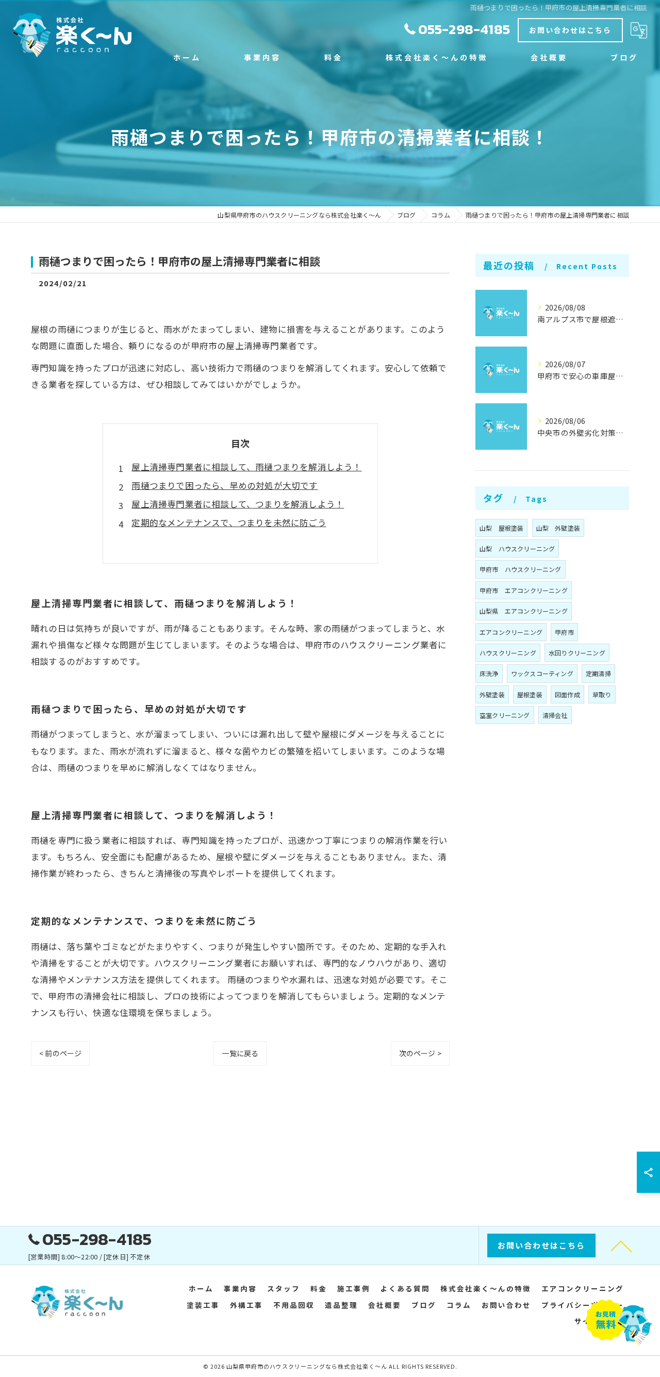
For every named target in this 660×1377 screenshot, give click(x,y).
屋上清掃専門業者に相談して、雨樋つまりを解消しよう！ (246, 467)
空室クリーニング (505, 715)
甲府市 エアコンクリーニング (524, 590)
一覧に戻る (240, 1053)
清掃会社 (555, 715)
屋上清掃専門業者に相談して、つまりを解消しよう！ (237, 504)
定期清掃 (598, 673)
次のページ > (420, 1053)
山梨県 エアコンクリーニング (524, 610)
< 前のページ (60, 1053)
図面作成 (567, 694)
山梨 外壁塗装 (558, 527)
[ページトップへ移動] (621, 1245)
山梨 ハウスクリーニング (517, 548)
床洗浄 (489, 673)
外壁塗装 (492, 694)
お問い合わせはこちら (570, 30)
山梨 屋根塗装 (501, 527)
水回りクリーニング (577, 652)
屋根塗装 (529, 694)
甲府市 (564, 632)
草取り (602, 694)
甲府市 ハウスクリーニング (521, 569)
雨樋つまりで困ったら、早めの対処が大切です (224, 485)
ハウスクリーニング (508, 652)
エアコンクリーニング (511, 632)
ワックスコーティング (542, 673)
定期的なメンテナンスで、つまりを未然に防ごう (228, 522)
